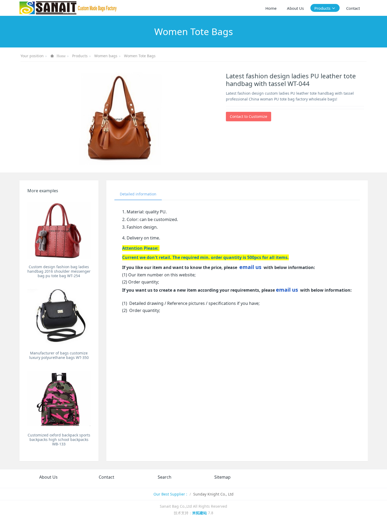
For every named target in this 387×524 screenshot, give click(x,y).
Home (270, 8)
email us (250, 267)
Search (164, 477)
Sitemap (222, 477)
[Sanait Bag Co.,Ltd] (68, 8)
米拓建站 (200, 512)
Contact (106, 477)
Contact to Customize (248, 116)
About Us (48, 477)
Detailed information (138, 193)
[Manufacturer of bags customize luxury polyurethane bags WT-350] (59, 317)
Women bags (105, 55)
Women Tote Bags (140, 55)
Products (80, 55)
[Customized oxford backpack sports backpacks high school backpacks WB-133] (59, 398)
